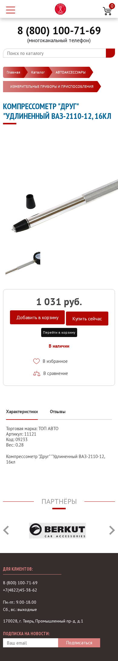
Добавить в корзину (37, 317)
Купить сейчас (87, 318)
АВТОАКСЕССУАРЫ (71, 72)
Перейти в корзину (59, 332)
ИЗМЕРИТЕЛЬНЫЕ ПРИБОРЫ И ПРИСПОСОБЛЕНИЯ (51, 86)
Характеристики (22, 411)
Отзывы (58, 411)
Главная (13, 72)
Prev (6, 530)
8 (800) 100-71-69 (59, 30)
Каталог (38, 72)
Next (112, 530)
